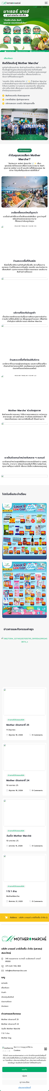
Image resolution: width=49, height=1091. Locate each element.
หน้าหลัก (4, 983)
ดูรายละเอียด (24, 1082)
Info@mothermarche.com (16, 970)
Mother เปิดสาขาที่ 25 (17, 725)
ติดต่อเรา (4, 1006)
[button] (45, 1049)
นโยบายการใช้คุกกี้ (24, 1087)
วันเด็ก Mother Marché (18, 835)
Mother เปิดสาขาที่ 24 (17, 780)
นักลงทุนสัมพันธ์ (7, 997)
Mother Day (6, 1038)
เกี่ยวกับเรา (5, 987)
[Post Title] (24, 701)
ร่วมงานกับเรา (6, 1001)
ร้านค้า (3, 992)
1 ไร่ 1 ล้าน (11, 891)
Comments (37, 735)
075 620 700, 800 (13, 966)
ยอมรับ (24, 1069)
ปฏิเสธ (24, 1076)
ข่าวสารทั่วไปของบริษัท (16, 720)
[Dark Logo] (11, 3)
